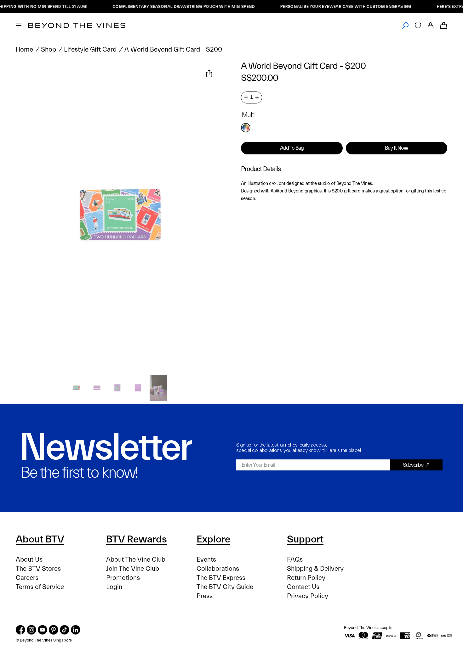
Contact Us (303, 587)
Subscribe (413, 465)
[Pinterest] (53, 630)
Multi (245, 127)
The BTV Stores (38, 568)
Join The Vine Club (132, 568)
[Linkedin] (75, 630)
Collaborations (218, 568)
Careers (27, 577)
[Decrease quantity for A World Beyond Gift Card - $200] (246, 97)
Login (114, 587)
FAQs (295, 559)
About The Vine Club (135, 559)
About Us (29, 559)
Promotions (123, 577)
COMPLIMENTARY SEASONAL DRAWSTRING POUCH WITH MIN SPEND (173, 6)
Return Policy (306, 577)
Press (205, 596)
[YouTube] (42, 630)
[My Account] (430, 25)
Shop (48, 49)
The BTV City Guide (225, 587)
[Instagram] (31, 630)
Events (206, 559)
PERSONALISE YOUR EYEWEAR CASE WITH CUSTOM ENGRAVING (335, 6)
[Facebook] (20, 630)
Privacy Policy (307, 596)
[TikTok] (64, 630)
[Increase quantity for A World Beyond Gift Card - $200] (257, 97)
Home (24, 49)
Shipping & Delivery (315, 568)
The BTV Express (221, 577)
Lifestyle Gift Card (90, 49)
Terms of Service (40, 587)
